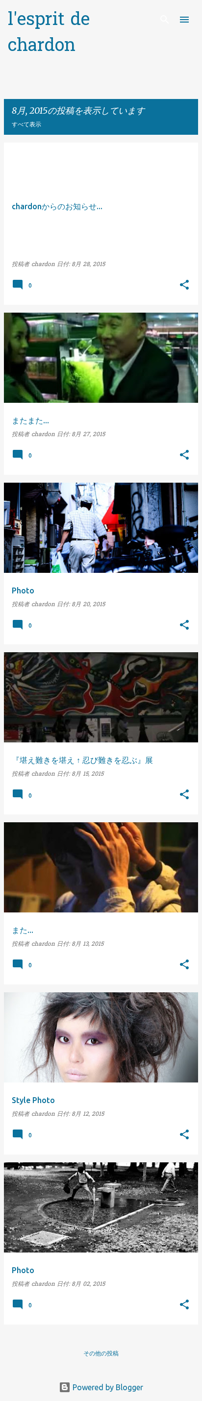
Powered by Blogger (107, 1387)
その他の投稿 (101, 1353)
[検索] (165, 19)
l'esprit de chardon (49, 34)
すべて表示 (26, 124)
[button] (184, 286)
